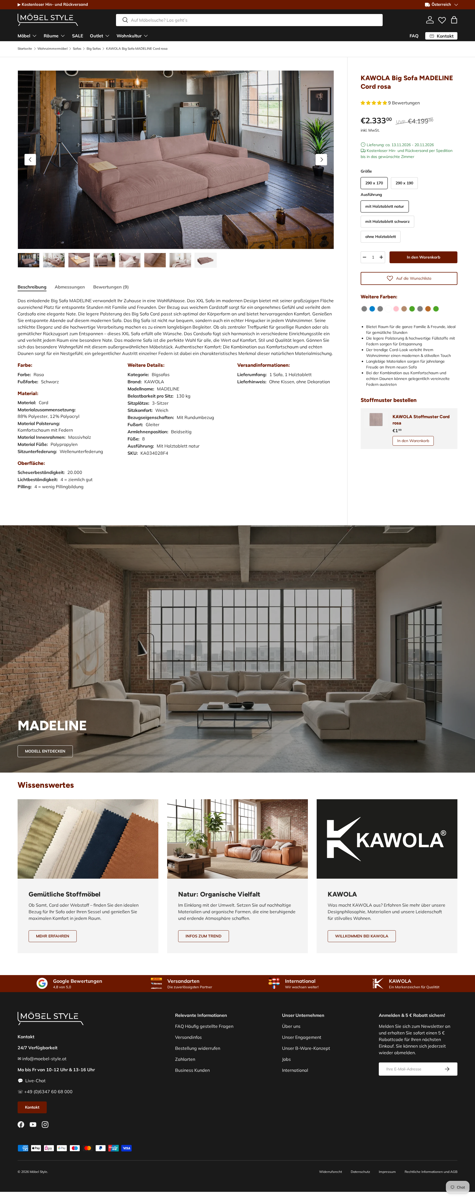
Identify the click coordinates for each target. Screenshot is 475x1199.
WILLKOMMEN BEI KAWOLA (361, 935)
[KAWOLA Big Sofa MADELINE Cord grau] (364, 308)
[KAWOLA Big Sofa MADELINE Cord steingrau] (420, 308)
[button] (454, 20)
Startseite (25, 48)
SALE (77, 35)
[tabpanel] (176, 399)
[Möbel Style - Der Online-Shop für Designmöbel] (48, 20)
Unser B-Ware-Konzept (306, 1048)
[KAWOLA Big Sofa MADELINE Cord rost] (428, 308)
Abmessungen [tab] (70, 287)
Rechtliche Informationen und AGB (431, 1172)
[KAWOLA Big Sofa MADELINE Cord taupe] (404, 308)
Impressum (387, 1172)
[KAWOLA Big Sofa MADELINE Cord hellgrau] (380, 308)
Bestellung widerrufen (197, 1048)
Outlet (96, 35)
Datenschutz (360, 1172)
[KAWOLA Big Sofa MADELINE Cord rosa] (396, 308)
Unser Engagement (301, 1037)
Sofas (77, 48)
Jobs (286, 1059)
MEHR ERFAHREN (52, 935)
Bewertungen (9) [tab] (111, 287)
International (295, 1070)
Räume (51, 35)
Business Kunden (192, 1070)
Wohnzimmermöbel (52, 48)
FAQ (414, 35)
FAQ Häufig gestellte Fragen (204, 1026)
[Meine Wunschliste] (442, 19)
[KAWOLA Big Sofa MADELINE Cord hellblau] (372, 308)
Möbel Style (38, 1172)
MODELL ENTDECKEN (45, 751)
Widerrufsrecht (330, 1172)
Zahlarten (185, 1059)
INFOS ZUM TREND (204, 935)
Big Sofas (94, 48)
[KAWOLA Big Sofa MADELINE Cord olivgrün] (412, 308)
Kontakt (32, 1107)
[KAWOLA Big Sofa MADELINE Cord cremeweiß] (388, 308)
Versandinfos (188, 1037)
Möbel (24, 35)
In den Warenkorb (423, 256)
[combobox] (249, 20)
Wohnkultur (129, 35)
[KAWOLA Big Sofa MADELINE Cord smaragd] (436, 308)
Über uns (291, 1026)
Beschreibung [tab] (32, 287)
